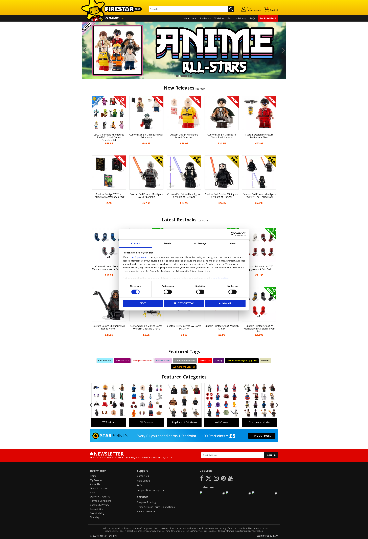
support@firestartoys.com (151, 490)
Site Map (94, 517)
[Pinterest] (223, 478)
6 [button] (188, 76)
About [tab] (232, 243)
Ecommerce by (265, 535)
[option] (184, 50)
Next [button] (283, 50)
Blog (92, 492)
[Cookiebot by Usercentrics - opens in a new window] (233, 234)
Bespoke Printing (237, 18)
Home (93, 475)
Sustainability (97, 513)
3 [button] (182, 76)
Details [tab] (167, 243)
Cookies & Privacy (99, 505)
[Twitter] (208, 478)
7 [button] (191, 76)
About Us (95, 484)
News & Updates (99, 488)
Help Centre (143, 480)
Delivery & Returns (100, 496)
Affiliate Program (146, 511)
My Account (190, 18)
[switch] (168, 292)
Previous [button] (84, 50)
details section (221, 278)
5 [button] (186, 76)
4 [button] (184, 76)
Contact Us (143, 475)
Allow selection (184, 303)
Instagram (207, 487)
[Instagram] (216, 478)
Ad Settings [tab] (200, 243)
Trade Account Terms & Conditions (156, 507)
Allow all (225, 303)
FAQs (252, 18)
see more (200, 88)
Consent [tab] (135, 243)
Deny (143, 303)
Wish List (219, 18)
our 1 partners (138, 257)
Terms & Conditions (100, 500)
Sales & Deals (268, 18)
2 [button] (179, 76)
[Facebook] (201, 478)
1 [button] (177, 76)
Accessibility (96, 509)
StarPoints (205, 18)
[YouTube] (230, 478)
